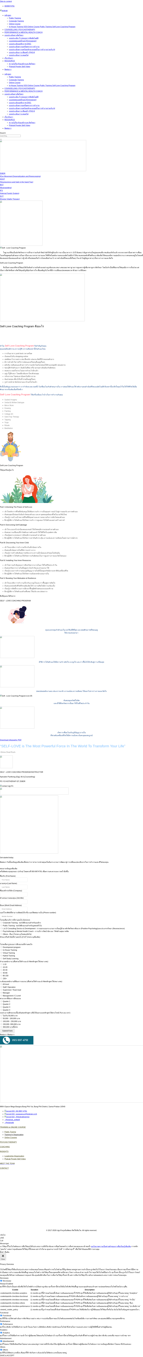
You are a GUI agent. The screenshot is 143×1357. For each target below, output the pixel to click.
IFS (1, 190)
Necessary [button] (4, 1278)
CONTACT (4, 1168)
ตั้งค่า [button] (2, 1252)
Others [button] (2, 1347)
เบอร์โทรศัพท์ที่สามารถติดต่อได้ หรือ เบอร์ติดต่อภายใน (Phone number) (28, 913)
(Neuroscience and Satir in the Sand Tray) (16, 182)
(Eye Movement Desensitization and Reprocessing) (20, 176)
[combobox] (10, 136)
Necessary (7, 1281)
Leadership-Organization (14, 1156)
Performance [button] (5, 1321)
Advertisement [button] (5, 1338)
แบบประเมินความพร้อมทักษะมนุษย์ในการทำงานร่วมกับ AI (32, 49)
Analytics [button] (3, 1330)
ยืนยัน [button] (7, 1252)
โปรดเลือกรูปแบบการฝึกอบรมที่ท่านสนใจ (16, 944)
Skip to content (6, 1)
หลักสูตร (7, 15)
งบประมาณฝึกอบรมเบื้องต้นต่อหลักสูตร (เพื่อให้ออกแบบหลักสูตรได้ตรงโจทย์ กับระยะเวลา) (35, 1013)
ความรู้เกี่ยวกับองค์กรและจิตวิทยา (22, 64)
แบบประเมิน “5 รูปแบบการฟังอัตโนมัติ (23, 38)
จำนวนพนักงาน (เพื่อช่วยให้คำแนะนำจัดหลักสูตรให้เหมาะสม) (24, 961)
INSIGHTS (4, 1151)
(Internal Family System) (9, 193)
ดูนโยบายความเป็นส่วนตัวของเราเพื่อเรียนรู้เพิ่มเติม (111, 1246)
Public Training (15, 18)
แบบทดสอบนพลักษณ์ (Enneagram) (22, 41)
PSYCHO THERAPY (8, 1142)
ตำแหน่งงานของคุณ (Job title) (12, 898)
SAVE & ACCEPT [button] (7, 1355)
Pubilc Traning (10, 1132)
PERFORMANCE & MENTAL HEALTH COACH (23, 32)
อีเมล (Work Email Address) (11, 905)
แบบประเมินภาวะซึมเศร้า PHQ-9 (22, 52)
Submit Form (7, 1031)
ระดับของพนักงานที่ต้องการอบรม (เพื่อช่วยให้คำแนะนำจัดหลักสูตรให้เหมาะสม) (31, 981)
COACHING (5, 1147)
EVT (2, 196)
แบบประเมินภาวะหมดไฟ (18, 55)
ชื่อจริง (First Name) (8, 876)
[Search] (1, 139)
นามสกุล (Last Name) (8, 883)
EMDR (2, 173)
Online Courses (10, 1138)
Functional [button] (4, 1313)
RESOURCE (9, 61)
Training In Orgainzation (13, 1135)
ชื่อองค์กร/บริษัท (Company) (11, 891)
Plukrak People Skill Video (19, 67)
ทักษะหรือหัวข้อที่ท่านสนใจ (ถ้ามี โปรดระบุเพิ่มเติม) (20, 937)
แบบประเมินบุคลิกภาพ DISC (20, 44)
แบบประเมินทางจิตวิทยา (13, 35)
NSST (2, 179)
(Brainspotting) (6, 188)
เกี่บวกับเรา (8, 58)
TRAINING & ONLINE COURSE (13, 1127)
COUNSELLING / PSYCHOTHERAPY (19, 30)
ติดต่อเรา (8, 69)
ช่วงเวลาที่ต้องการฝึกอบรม (10, 998)
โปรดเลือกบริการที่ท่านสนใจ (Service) (15, 920)
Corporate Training (16, 21)
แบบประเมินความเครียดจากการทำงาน (24, 47)
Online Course (14, 24)
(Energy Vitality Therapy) (10, 199)
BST (2, 185)
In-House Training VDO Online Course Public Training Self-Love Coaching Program (42, 27)
